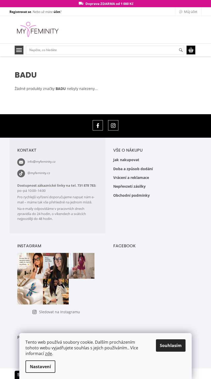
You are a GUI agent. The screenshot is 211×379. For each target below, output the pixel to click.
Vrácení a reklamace (131, 177)
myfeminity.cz (113, 125)
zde (48, 353)
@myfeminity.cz (39, 173)
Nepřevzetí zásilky (129, 186)
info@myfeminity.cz (42, 161)
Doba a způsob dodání (133, 168)
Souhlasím (171, 345)
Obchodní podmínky (131, 195)
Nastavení (40, 366)
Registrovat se (20, 12)
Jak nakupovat (126, 159)
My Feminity (98, 125)
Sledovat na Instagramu (59, 311)
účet (57, 12)
